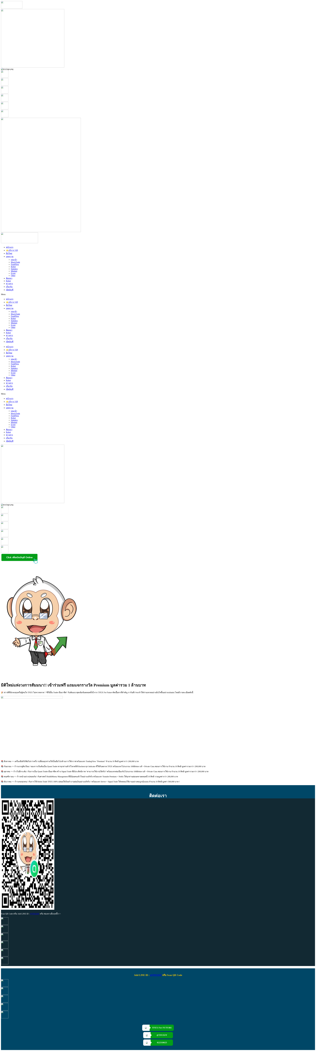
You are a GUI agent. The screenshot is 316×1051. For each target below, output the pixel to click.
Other (13, 276)
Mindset (14, 271)
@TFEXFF (34, 914)
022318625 (162, 1042)
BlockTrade (15, 262)
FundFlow (15, 264)
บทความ (9, 256)
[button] (158, 294)
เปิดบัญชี (9, 290)
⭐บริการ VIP (12, 250)
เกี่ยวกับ (9, 287)
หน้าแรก (9, 247)
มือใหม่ (9, 253)
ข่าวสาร (9, 284)
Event (13, 273)
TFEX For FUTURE (162, 1028)
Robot (13, 267)
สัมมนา (9, 278)
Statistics (14, 269)
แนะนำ (14, 260)
